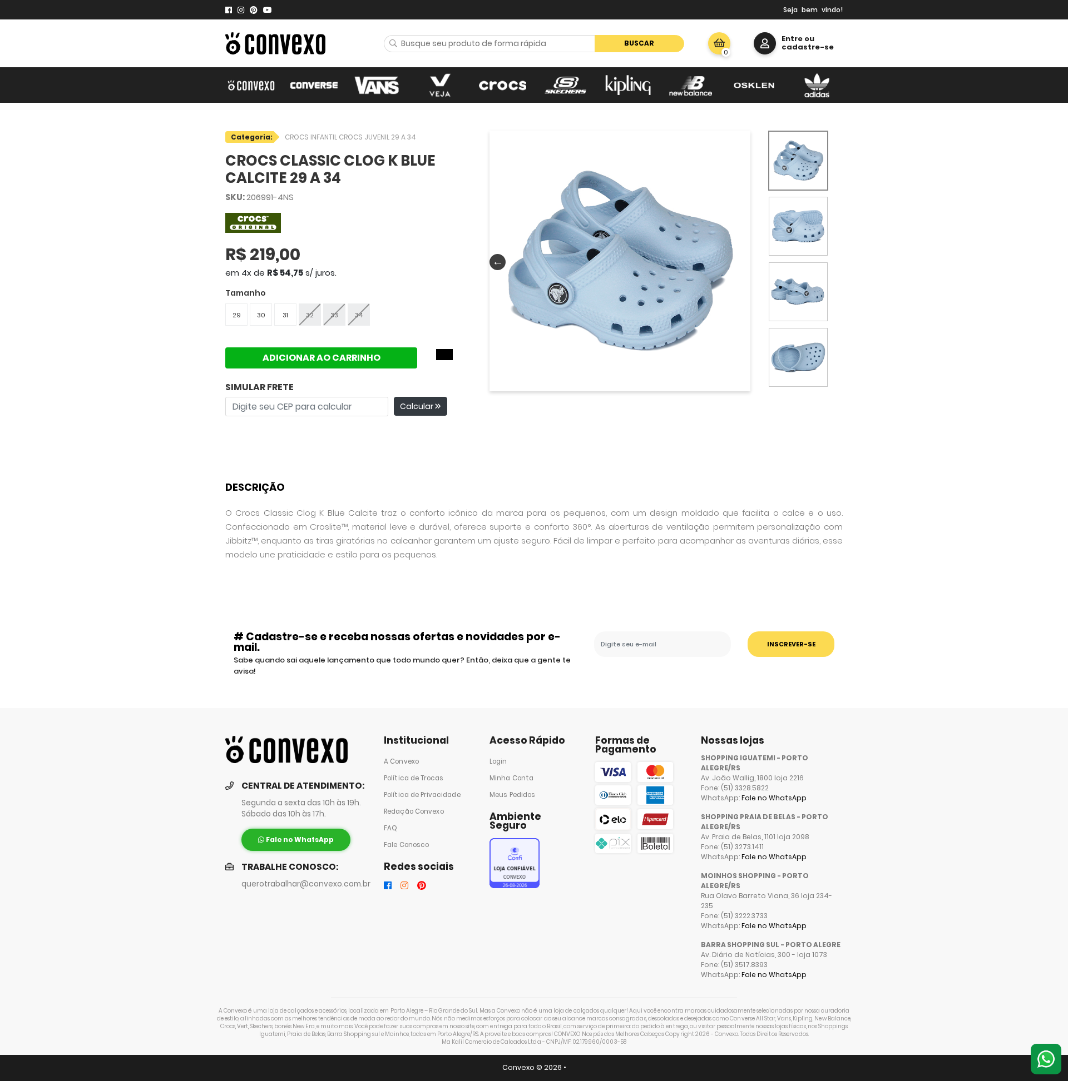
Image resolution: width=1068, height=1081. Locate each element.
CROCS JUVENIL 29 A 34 (377, 137)
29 (237, 315)
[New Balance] (691, 85)
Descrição (255, 487)
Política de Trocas (413, 778)
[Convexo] (251, 85)
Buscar (639, 43)
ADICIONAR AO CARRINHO (321, 357)
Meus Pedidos (512, 794)
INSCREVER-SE (791, 644)
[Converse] (314, 85)
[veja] (440, 85)
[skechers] (565, 85)
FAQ (390, 828)
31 (285, 315)
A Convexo (401, 761)
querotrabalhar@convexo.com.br (305, 884)
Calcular (417, 406)
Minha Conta (511, 778)
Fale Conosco (406, 844)
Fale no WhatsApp (774, 798)
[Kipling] (628, 85)
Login (498, 761)
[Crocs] (502, 85)
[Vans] (377, 85)
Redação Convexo (414, 811)
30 (261, 315)
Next (740, 261)
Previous (495, 261)
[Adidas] (817, 85)
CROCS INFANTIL (312, 137)
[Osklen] (754, 85)
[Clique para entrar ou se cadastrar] (765, 43)
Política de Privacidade (422, 794)
